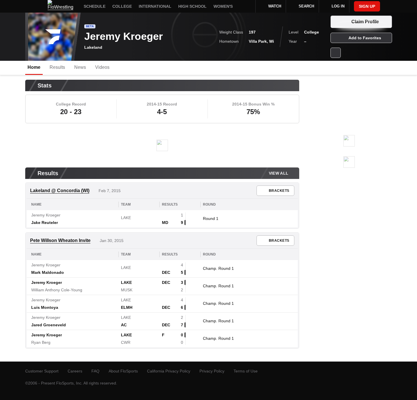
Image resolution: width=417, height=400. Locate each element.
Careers (75, 371)
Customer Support (41, 371)
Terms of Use (246, 371)
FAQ (95, 371)
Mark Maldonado (47, 272)
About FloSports (123, 371)
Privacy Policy (211, 371)
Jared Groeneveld (48, 325)
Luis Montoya (44, 307)
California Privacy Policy (168, 371)
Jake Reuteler (44, 222)
